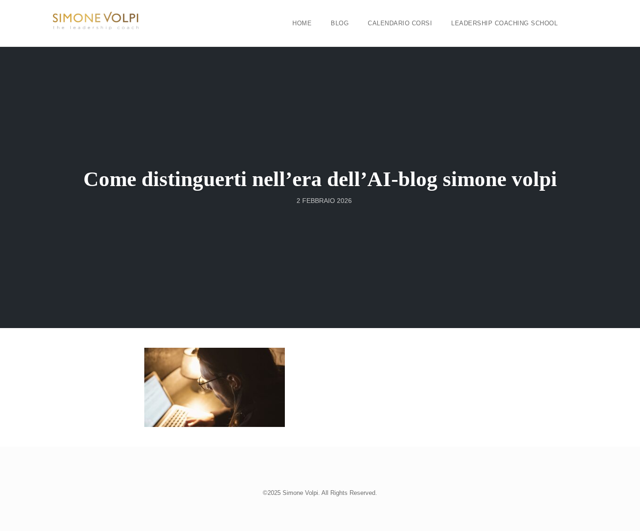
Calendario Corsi (400, 23)
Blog (340, 23)
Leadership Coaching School (504, 23)
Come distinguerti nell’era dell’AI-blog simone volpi (320, 179)
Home (302, 23)
